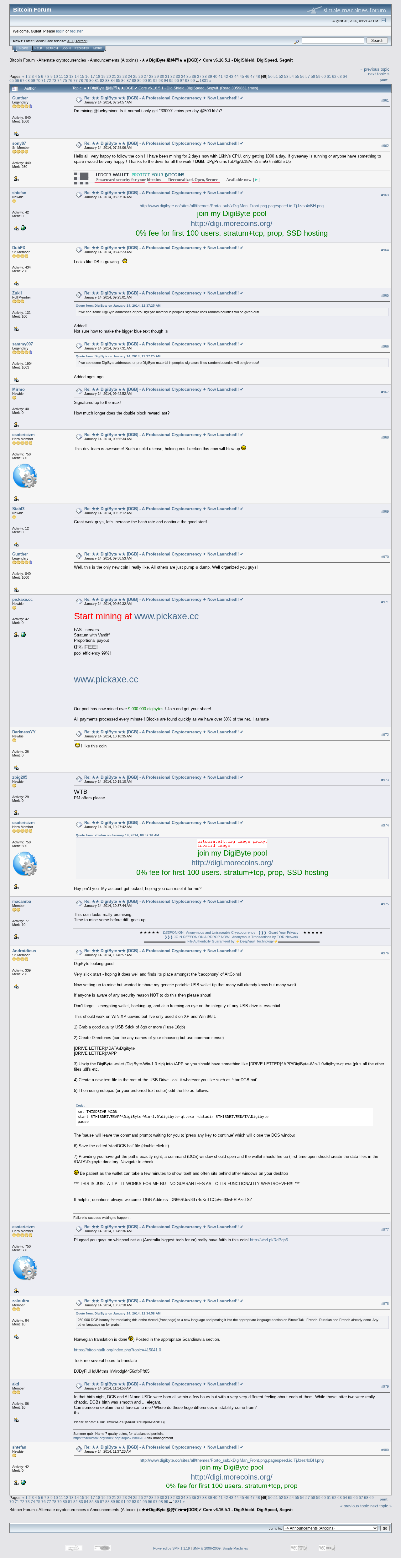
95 (171, 80)
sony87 (19, 143)
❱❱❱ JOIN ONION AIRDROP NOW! (197, 937)
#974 (385, 825)
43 (231, 76)
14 (77, 76)
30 (162, 76)
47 (252, 76)
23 (124, 76)
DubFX (18, 247)
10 (56, 76)
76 (70, 80)
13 (71, 76)
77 (75, 80)
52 (281, 76)
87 (129, 80)
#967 (385, 392)
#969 (385, 511)
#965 (385, 296)
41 (220, 76)
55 (297, 76)
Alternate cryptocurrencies (62, 60)
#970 (385, 557)
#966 (385, 346)
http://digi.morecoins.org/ (232, 223)
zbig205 (19, 777)
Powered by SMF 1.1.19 (171, 1548)
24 (130, 76)
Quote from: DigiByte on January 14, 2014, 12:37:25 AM (118, 305)
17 (93, 76)
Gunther (20, 98)
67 (22, 80)
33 (178, 76)
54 (291, 76)
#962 (385, 146)
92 (155, 80)
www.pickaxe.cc (166, 616)
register (76, 31)
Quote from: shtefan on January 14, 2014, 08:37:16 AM (117, 835)
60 (323, 76)
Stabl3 (18, 508)
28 (151, 76)
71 (43, 80)
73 (54, 80)
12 (66, 76)
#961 (385, 100)
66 (17, 80)
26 (140, 76)
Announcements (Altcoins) (114, 60)
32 (172, 76)
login (60, 31)
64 (345, 76)
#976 (385, 953)
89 (139, 80)
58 (313, 76)
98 (187, 80)
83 (107, 80)
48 (258, 76)
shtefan (19, 192)
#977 (385, 1229)
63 (339, 76)
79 (86, 80)
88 (134, 80)
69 (33, 80)
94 (166, 80)
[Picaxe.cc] (22, 634)
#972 (385, 734)
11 (61, 76)
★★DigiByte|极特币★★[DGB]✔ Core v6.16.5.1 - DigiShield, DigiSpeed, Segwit (217, 60)
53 (286, 76)
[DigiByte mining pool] (22, 227)
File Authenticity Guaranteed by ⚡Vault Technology (230, 941)
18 (98, 76)
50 (270, 76)
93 (161, 80)
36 (194, 76)
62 (334, 76)
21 (114, 76)
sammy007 (22, 344)
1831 (204, 80)
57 (307, 76)
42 (226, 76)
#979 (385, 1386)
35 (188, 76)
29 (156, 76)
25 (135, 76)
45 (242, 76)
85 (118, 80)
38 (204, 76)
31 (167, 76)
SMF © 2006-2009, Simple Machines (220, 1548)
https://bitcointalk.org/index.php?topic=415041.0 (117, 1350)
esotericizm (23, 434)
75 (65, 80)
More (97, 48)
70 (38, 80)
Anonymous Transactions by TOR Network (265, 937)
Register (82, 48)
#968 (385, 437)
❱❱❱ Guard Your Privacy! (278, 932)
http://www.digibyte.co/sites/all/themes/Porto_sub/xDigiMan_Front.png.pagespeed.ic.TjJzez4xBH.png (232, 206)
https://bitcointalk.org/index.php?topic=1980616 (108, 1438)
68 (27, 80)
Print (384, 80)
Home (23, 48)
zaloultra (20, 1301)
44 (236, 76)
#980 (385, 1450)
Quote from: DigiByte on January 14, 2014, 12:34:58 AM (118, 1313)
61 (329, 76)
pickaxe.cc (22, 599)
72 (49, 80)
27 (146, 76)
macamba (21, 901)
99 (192, 80)
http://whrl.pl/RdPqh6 (269, 1240)
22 (119, 76)
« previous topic (375, 69)
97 (182, 80)
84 (113, 80)
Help (38, 48)
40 (215, 76)
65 (11, 80)
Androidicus (24, 950)
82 (102, 80)
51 (275, 76)
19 (103, 76)
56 (302, 76)
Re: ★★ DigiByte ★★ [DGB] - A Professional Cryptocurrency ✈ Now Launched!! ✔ (163, 98)
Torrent (81, 41)
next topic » (378, 74)
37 (199, 76)
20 (109, 76)
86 (123, 80)
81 (97, 80)
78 (81, 80)
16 (87, 76)
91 (150, 80)
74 (59, 80)
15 (82, 76)
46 (247, 76)
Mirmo (18, 389)
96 (176, 80)
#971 (385, 602)
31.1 (70, 41)
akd (15, 1384)
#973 (385, 780)
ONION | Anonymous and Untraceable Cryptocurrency (209, 932)
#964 (385, 250)
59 (318, 76)
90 (145, 80)
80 (91, 80)
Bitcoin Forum (22, 60)
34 (183, 76)
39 (210, 76)
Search (52, 48)
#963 (385, 195)
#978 (385, 1303)
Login (66, 48)
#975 (385, 904)
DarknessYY (24, 732)
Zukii (17, 293)
